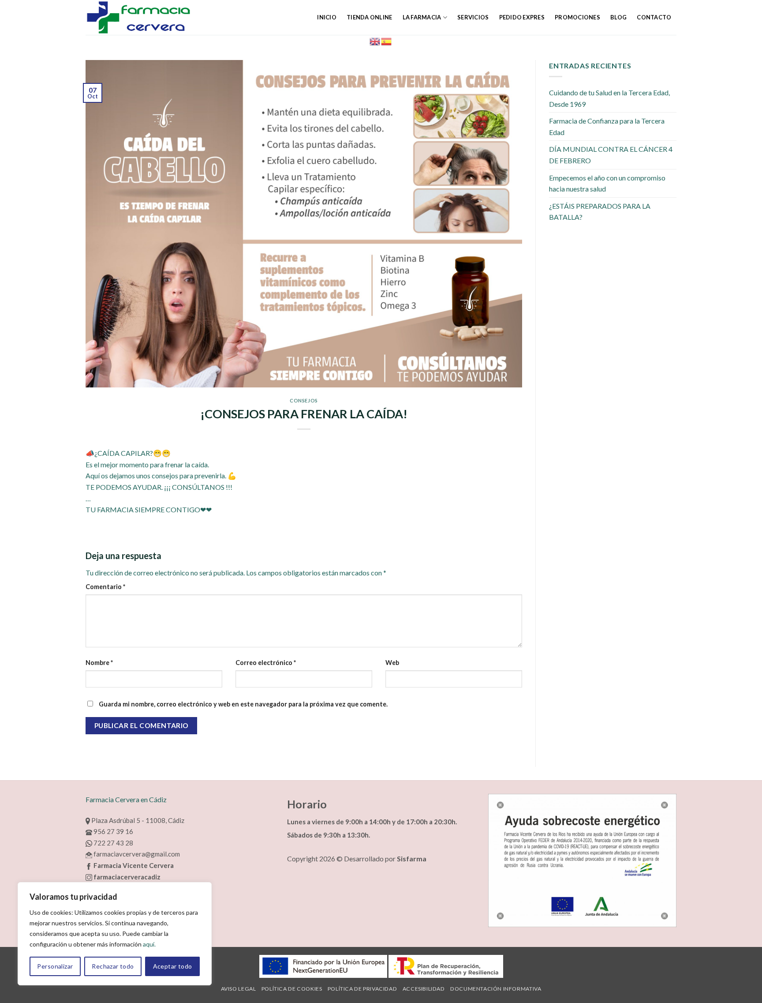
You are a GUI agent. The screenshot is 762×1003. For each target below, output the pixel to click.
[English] (375, 40)
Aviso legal (238, 988)
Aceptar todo (172, 966)
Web (392, 662)
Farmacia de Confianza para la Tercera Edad (607, 126)
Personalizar (55, 966)
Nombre (99, 662)
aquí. (149, 944)
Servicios (473, 17)
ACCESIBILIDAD (424, 988)
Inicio (326, 17)
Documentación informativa (495, 988)
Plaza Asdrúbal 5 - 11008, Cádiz (137, 820)
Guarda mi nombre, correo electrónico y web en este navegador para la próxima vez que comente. (243, 704)
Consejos (304, 400)
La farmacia (422, 17)
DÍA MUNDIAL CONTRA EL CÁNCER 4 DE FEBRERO (610, 155)
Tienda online (369, 17)
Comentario (105, 586)
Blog (618, 17)
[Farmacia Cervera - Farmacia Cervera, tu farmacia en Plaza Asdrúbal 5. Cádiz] (155, 17)
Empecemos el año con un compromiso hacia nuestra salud (607, 183)
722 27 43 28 (112, 843)
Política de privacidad (362, 988)
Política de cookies (291, 988)
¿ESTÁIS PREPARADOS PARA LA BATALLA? (599, 212)
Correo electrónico (265, 662)
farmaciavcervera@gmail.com (136, 854)
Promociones (577, 17)
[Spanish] (386, 40)
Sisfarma (411, 858)
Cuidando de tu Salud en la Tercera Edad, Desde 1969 (609, 98)
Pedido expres (522, 17)
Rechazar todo (113, 966)
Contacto (654, 17)
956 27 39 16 (112, 831)
